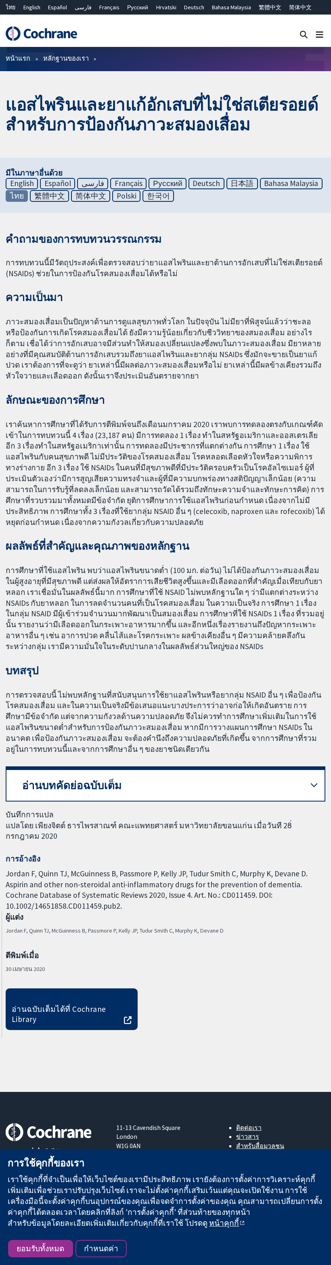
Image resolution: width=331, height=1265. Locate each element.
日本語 (241, 183)
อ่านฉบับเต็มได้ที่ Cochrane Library (59, 1014)
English (31, 7)
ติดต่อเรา (249, 1127)
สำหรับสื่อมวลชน (260, 1146)
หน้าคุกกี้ (224, 1223)
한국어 (158, 196)
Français (109, 7)
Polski (126, 196)
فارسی (83, 7)
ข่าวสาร (247, 1136)
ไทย (10, 7)
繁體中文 (270, 7)
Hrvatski (166, 7)
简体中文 (300, 7)
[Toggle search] (304, 34)
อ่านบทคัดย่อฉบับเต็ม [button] (72, 785)
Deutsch (194, 7)
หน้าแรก (18, 58)
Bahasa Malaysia (231, 7)
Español (57, 7)
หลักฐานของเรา (66, 58)
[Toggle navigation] (319, 34)
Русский (137, 7)
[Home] (41, 33)
